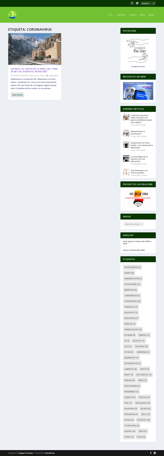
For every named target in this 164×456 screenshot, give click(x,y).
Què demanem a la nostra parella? (139, 171)
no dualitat (143, 374)
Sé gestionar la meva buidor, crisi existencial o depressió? (142, 145)
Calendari (121, 15)
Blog (142, 15)
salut (145, 414)
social (129, 420)
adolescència (132, 267)
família (144, 335)
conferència (132, 295)
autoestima (132, 284)
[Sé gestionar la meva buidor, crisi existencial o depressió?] (126, 144)
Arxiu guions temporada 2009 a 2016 (137, 242)
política (144, 397)
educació (131, 312)
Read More (17, 95)
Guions (133, 15)
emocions (131, 318)
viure (129, 437)
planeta (130, 397)
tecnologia (132, 425)
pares (142, 380)
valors (130, 431)
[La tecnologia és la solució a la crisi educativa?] (126, 158)
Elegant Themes (26, 453)
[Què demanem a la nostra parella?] (126, 172)
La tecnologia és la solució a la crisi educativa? (139, 158)
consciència (132, 301)
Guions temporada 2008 (134, 250)
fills (128, 346)
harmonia (143, 352)
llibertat (131, 369)
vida (143, 431)
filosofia (141, 346)
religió (145, 408)
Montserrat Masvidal (20, 76)
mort (129, 374)
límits (144, 369)
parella (130, 380)
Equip (151, 15)
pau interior (132, 386)
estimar (130, 335)
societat (143, 420)
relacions (131, 408)
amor (129, 273)
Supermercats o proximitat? (138, 132)
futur (129, 352)
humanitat (131, 357)
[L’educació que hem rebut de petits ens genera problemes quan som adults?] (126, 117)
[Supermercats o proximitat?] (126, 133)
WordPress (50, 453)
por (128, 403)
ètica (141, 437)
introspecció (132, 363)
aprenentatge (133, 278)
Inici (110, 15)
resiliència (131, 414)
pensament (131, 391)
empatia (130, 324)
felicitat (138, 340)
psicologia (143, 403)
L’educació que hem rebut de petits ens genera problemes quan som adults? (141, 119)
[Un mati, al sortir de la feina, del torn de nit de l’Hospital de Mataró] (34, 49)
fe (127, 340)
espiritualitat (133, 329)
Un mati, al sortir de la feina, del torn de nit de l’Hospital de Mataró (34, 70)
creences (131, 307)
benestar (130, 290)
